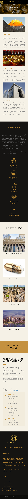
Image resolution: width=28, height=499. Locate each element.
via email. (15, 390)
